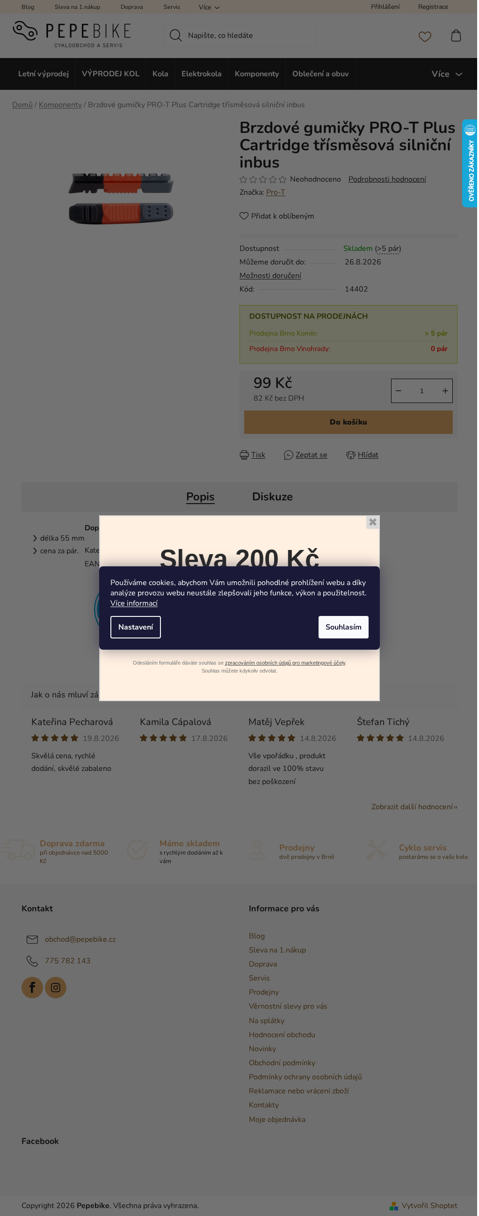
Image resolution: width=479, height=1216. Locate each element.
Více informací (134, 603)
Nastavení (135, 627)
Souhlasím (344, 627)
